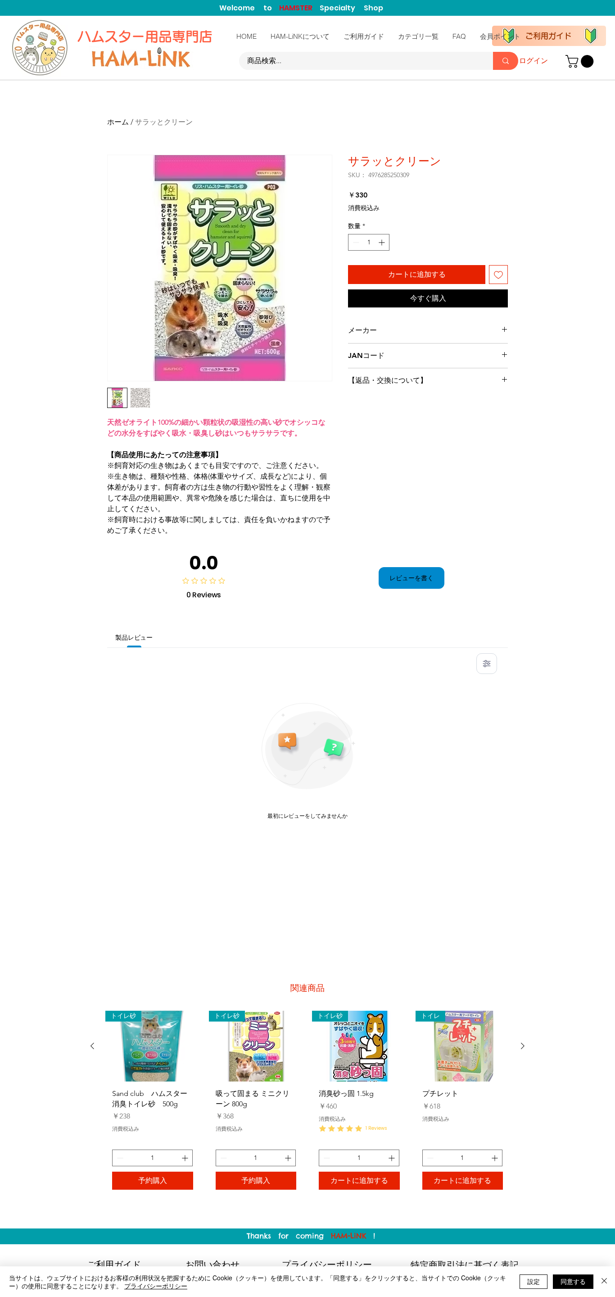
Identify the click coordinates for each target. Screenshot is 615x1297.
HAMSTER (299, 8)
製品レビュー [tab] (134, 637)
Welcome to (249, 8)
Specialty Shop (351, 8)
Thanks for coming (289, 1235)
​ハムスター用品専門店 (146, 36)
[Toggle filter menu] (486, 663)
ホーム (118, 122)
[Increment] (382, 242)
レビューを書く (411, 577)
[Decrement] (355, 242)
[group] (307, 1103)
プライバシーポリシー (155, 1285)
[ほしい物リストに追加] (498, 274)
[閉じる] (604, 1282)
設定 (533, 1281)
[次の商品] (522, 1045)
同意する (573, 1281)
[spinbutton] (369, 242)
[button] (581, 61)
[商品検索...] (505, 61)
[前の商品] (92, 1045)
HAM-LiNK (348, 1235)
